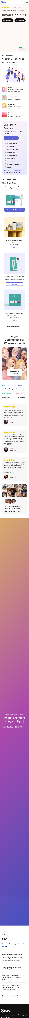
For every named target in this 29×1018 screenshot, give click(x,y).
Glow (10, 87)
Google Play (21, 20)
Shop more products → (14, 326)
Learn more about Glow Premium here (13, 170)
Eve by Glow (12, 113)
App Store (8, 20)
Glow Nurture (12, 96)
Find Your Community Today (13, 511)
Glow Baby (11, 104)
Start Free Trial (11, 138)
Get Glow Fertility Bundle (14, 210)
